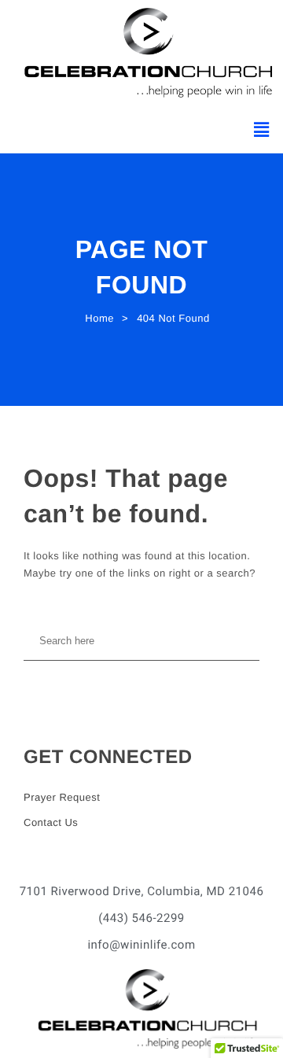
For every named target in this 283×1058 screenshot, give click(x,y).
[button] (261, 130)
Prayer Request (62, 797)
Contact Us (51, 822)
